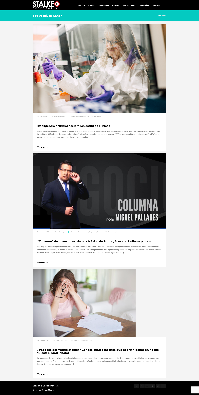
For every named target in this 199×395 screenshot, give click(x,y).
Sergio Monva (48, 390)
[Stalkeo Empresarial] (46, 5)
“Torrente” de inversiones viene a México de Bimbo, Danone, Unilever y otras (94, 241)
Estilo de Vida (87, 340)
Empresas (92, 232)
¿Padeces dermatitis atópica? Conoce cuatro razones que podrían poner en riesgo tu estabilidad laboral (98, 351)
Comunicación (83, 232)
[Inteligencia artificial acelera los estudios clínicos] (99, 68)
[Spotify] (152, 386)
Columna (74, 232)
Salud (98, 116)
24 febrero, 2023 (43, 232)
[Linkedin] (147, 386)
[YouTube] (163, 386)
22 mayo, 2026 (42, 116)
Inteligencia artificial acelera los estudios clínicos (73, 126)
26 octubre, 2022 (43, 340)
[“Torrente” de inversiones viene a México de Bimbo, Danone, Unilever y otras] (99, 191)
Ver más (41, 147)
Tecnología (114, 232)
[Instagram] (158, 386)
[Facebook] (142, 386)
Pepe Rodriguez (60, 116)
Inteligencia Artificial (88, 116)
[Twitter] (136, 386)
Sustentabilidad (103, 232)
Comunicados (74, 116)
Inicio (159, 16)
